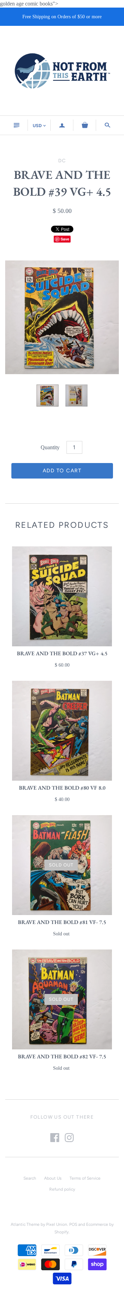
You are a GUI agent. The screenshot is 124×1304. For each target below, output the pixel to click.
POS (73, 1224)
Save (65, 239)
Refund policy (62, 1189)
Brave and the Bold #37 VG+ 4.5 (62, 653)
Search (29, 1178)
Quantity (50, 447)
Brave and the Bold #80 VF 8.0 (62, 787)
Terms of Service (85, 1178)
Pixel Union (56, 1224)
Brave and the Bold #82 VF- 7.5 (62, 1056)
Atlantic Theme (25, 1224)
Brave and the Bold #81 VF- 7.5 (62, 922)
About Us (53, 1178)
